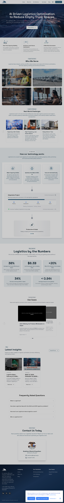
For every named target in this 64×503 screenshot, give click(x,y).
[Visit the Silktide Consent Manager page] (60, 498)
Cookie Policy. (52, 494)
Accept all (31, 498)
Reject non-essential (42, 498)
